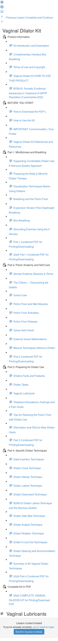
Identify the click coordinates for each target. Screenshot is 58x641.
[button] (2, 3)
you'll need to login (43, 627)
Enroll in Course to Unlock (29, 631)
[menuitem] (2, 8)
